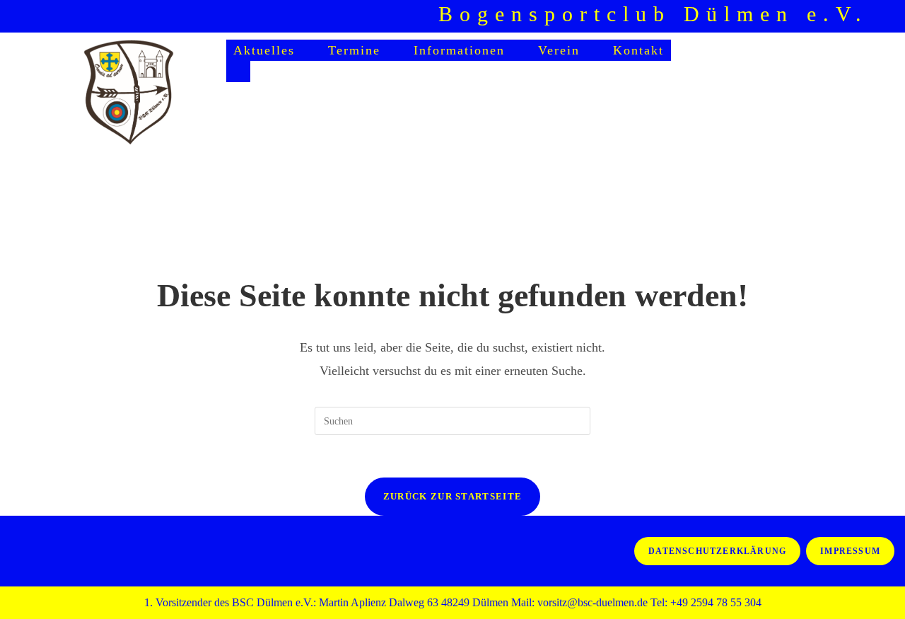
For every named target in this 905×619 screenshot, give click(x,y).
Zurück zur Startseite (452, 496)
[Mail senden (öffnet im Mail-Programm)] (878, 18)
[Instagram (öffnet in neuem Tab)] (850, 18)
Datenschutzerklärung (717, 551)
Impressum (850, 551)
